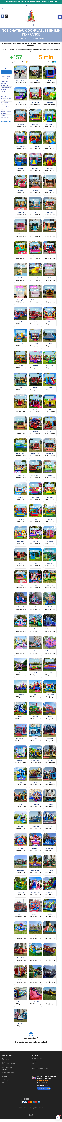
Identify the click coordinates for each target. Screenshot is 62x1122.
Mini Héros (21, 124)
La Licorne (21, 650)
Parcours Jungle (35, 979)
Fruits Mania (20, 958)
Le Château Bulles (50, 124)
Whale (50, 343)
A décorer (48, 265)
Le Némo (49, 826)
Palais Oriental (50, 694)
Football (35, 343)
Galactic (35, 256)
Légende (20, 497)
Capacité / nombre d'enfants (6, 88)
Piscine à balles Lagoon (23, 453)
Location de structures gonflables (40, 1066)
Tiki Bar (50, 190)
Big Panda (50, 804)
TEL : (3, 1058)
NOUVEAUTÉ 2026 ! (6, 76)
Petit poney (35, 541)
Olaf (35, 738)
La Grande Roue (35, 804)
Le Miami (35, 607)
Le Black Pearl (50, 607)
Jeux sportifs (4, 102)
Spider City (35, 914)
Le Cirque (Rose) (21, 694)
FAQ (3, 1082)
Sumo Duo (21, 278)
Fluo (50, 146)
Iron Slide (35, 321)
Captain (20, 936)
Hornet (50, 1001)
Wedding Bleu (21, 300)
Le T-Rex (49, 563)
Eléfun (50, 322)
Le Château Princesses (52, 650)
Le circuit (20, 848)
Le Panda (35, 629)
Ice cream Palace (50, 409)
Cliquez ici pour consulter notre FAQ (31, 1042)
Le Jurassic (20, 870)
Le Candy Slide (35, 892)
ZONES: (3, 1066)
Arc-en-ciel (35, 497)
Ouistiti (50, 519)
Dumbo (35, 409)
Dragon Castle (35, 760)
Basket (50, 80)
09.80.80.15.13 (5, 1059)
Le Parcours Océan (21, 1001)
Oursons (20, 1023)
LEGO (35, 519)
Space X (35, 190)
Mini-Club (20, 256)
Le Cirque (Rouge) (36, 694)
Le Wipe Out (35, 1001)
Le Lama (20, 826)
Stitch (35, 563)
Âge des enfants (5, 79)
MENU (30, 25)
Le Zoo (21, 365)
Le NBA (50, 256)
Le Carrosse (20, 672)
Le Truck (20, 979)
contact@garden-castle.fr (8, 1063)
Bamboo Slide (21, 892)
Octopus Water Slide (51, 848)
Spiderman (50, 738)
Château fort (20, 475)
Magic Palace (35, 365)
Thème (3, 115)
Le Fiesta (50, 168)
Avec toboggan (5, 117)
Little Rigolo (50, 212)
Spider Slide (20, 321)
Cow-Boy (50, 300)
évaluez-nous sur (43, 1088)
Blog (33, 1063)
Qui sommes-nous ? (37, 1058)
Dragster (35, 431)
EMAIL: (3, 1062)
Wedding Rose (35, 300)
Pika (21, 782)
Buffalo (21, 585)
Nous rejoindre (35, 1061)
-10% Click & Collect (20, 68)
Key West (50, 585)
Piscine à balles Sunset (52, 672)
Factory (50, 979)
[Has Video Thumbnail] (46, 246)
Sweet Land (20, 541)
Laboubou (50, 541)
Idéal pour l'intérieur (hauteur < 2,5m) (6, 98)
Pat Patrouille (21, 760)
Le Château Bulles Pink (22, 146)
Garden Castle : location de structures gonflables (46, 1077)
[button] (60, 17)
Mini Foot (35, 234)
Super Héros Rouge (21, 738)
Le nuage (20, 190)
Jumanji (35, 958)
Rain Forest (50, 870)
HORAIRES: (4, 1069)
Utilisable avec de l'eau (6, 93)
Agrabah (20, 168)
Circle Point (20, 212)
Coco (20, 431)
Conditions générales (7, 1079)
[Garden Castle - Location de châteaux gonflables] (31, 16)
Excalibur (35, 936)
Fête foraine (20, 519)
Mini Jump (35, 168)
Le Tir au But (35, 102)
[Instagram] (6, 16)
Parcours (3, 104)
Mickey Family (35, 453)
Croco (50, 387)
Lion (21, 409)
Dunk (20, 102)
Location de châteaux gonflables (40, 1068)
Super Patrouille (50, 453)
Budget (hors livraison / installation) (4, 83)
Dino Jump (50, 497)
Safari (20, 804)
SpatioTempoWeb (34, 1108)
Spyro (20, 563)
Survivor (50, 958)
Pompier (20, 914)
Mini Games (50, 102)
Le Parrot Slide (50, 892)
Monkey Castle (50, 365)
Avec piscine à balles (5, 108)
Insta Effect (50, 278)
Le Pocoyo (35, 124)
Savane (50, 475)
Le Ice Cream (20, 629)
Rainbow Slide (35, 870)
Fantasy (35, 585)
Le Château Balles (36, 146)
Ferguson (35, 716)
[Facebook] (2, 16)
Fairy (35, 650)
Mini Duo (49, 234)
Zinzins (50, 914)
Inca (50, 936)
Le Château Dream (21, 607)
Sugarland (35, 848)
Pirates (35, 387)
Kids (35, 212)
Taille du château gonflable (6, 112)
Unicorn (50, 782)
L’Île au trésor (35, 475)
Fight (35, 672)
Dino (20, 387)
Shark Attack (35, 826)
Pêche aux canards (36, 278)
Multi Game (50, 431)
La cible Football (35, 80)
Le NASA (20, 716)
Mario (50, 716)
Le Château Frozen (50, 629)
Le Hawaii (20, 343)
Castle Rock (50, 760)
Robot (35, 782)
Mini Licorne (20, 234)
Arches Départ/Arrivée (22, 80)
